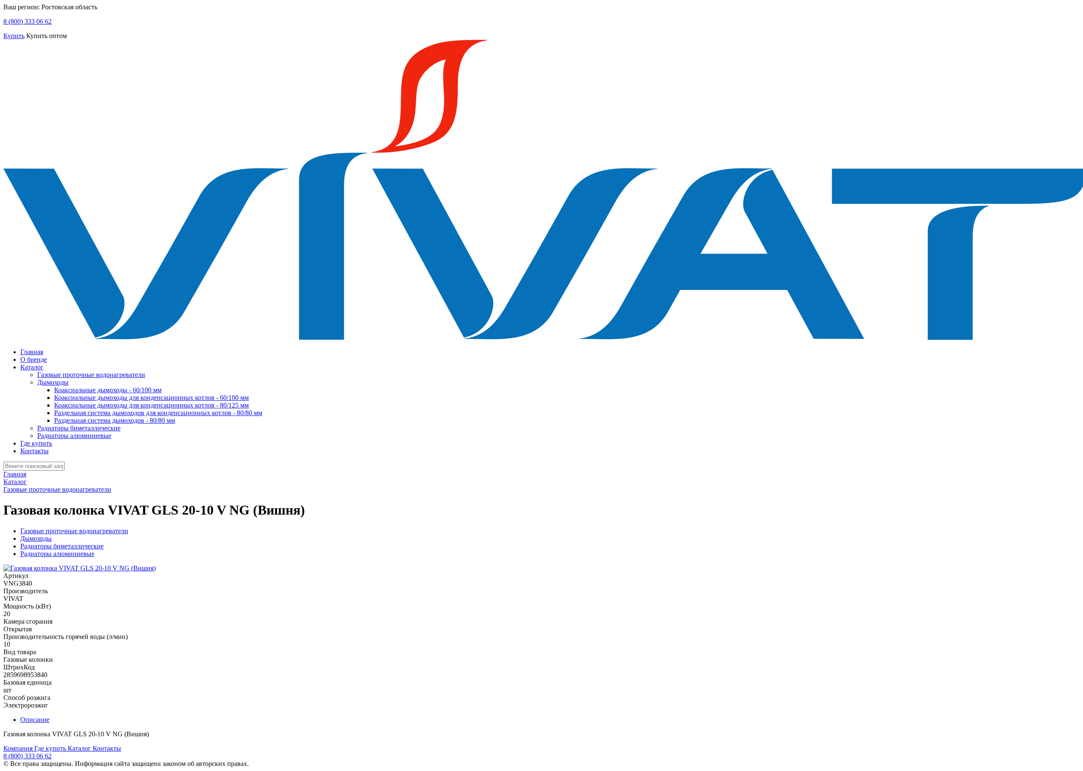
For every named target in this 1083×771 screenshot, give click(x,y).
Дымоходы (53, 382)
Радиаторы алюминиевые (74, 435)
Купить (14, 35)
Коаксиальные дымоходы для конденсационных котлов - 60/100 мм (151, 397)
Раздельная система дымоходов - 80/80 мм (114, 420)
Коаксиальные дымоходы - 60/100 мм (108, 390)
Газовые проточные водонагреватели (91, 374)
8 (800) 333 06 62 (27, 21)
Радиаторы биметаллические (79, 428)
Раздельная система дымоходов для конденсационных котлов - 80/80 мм (158, 412)
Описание (34, 719)
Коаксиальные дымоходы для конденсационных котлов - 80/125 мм (151, 405)
